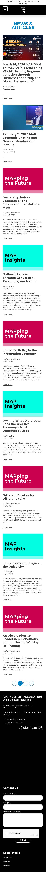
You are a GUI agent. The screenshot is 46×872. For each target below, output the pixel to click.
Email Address (10, 794)
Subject (7, 803)
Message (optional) (12, 812)
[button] (5, 8)
